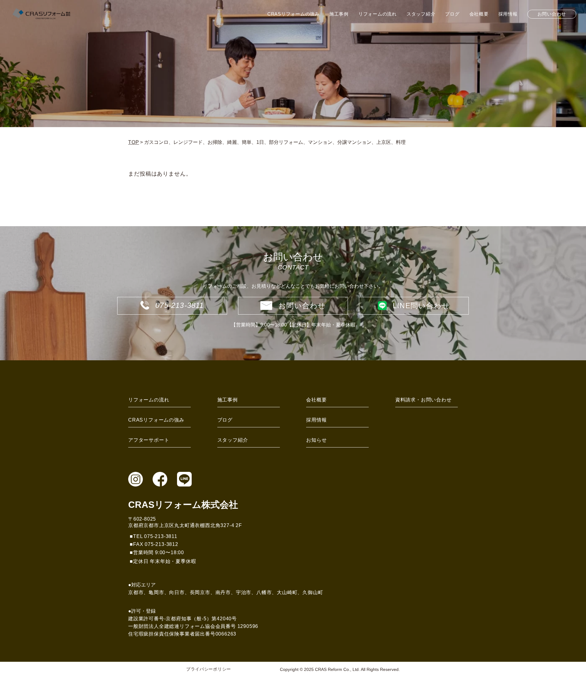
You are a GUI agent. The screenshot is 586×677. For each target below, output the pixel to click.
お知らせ (316, 440)
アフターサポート (148, 440)
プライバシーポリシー (208, 669)
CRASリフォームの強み (156, 419)
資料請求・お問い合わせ (423, 399)
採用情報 (316, 419)
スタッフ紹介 (232, 440)
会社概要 (316, 399)
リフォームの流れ (148, 399)
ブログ (225, 419)
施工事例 (227, 399)
